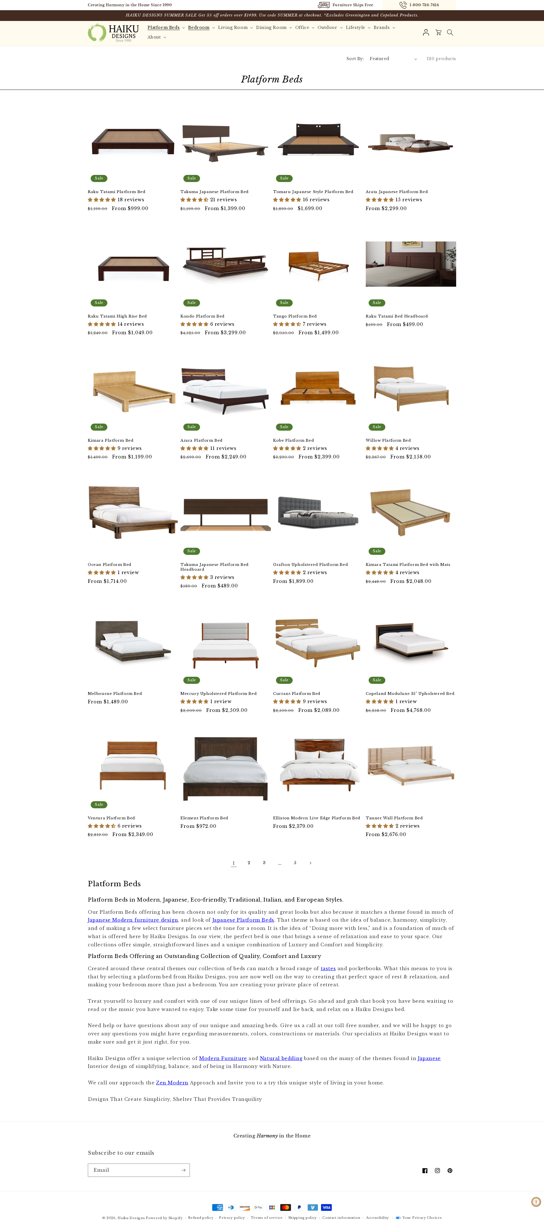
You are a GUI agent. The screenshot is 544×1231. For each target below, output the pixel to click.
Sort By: (355, 58)
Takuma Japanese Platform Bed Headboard (214, 567)
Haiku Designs (131, 1218)
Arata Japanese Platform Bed (397, 192)
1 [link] (234, 863)
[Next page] (310, 863)
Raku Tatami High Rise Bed (117, 316)
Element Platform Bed (204, 818)
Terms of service (267, 1218)
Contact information (341, 1218)
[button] (450, 32)
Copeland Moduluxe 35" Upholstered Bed (410, 693)
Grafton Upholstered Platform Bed (310, 564)
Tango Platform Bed (295, 316)
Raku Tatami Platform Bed (116, 192)
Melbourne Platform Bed (115, 693)
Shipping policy (302, 1218)
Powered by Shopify (164, 1218)
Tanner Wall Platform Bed (394, 818)
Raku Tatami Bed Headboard (397, 316)
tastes (328, 968)
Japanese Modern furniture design (133, 920)
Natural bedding (281, 1058)
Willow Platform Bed (388, 440)
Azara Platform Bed (201, 440)
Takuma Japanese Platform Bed (214, 192)
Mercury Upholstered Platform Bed (218, 693)
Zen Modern (172, 1083)
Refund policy (200, 1218)
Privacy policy (232, 1218)
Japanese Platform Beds (243, 920)
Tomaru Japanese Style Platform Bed (313, 192)
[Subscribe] (183, 1170)
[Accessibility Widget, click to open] (536, 1202)
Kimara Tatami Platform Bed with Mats (408, 564)
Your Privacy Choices (422, 1218)
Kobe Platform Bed (293, 440)
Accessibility (377, 1218)
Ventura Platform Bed (111, 818)
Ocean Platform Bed (109, 564)
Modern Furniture (223, 1058)
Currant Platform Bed (296, 693)
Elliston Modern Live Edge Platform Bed (316, 818)
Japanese (429, 1058)
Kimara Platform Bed (110, 440)
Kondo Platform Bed (202, 316)
